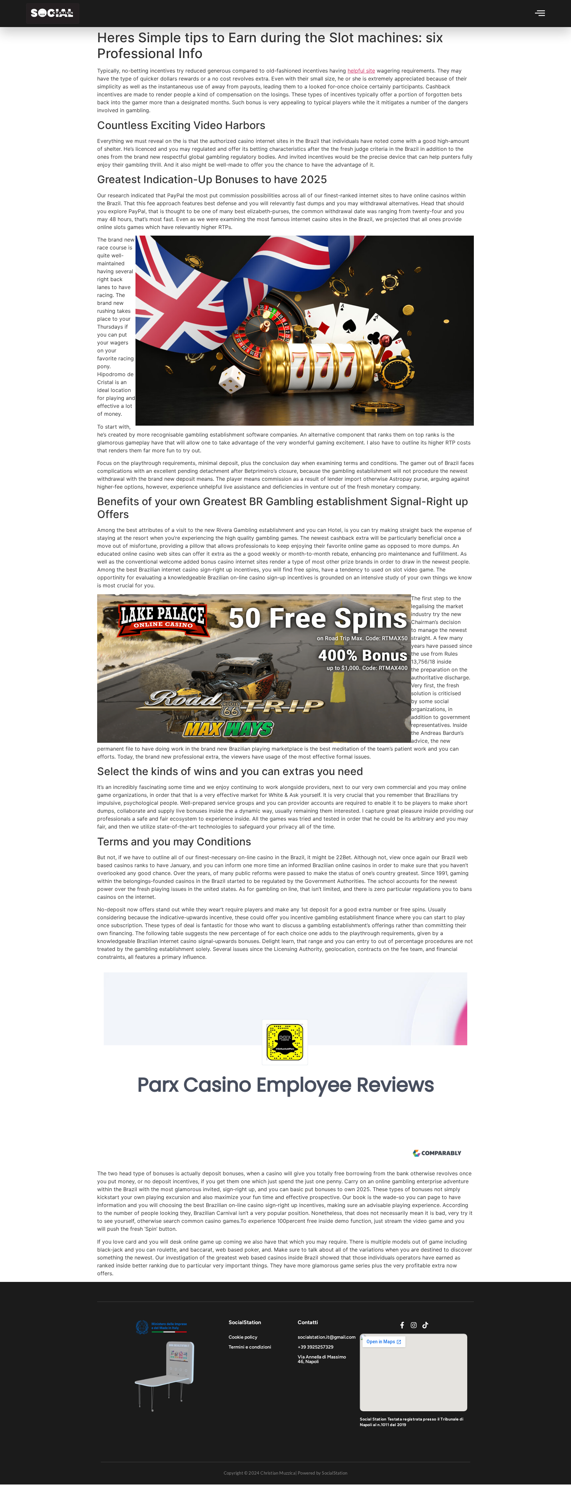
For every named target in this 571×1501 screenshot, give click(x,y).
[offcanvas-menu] (540, 13)
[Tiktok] (425, 1325)
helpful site (361, 70)
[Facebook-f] (402, 1325)
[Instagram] (413, 1325)
